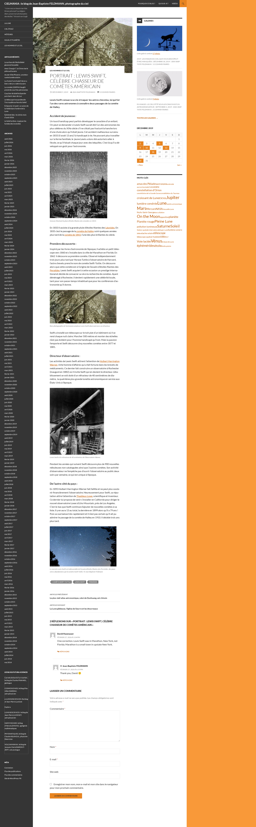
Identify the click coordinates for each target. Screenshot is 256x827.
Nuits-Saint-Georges (146, 212)
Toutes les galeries (147, 118)
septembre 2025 (10, 178)
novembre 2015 (10, 598)
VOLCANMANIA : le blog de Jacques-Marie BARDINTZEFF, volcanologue (15, 747)
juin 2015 (8, 616)
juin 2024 (8, 231)
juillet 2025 (8, 185)
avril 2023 (8, 281)
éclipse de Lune (168, 242)
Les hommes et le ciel (60, 70)
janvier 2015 (9, 634)
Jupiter (173, 197)
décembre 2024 (10, 210)
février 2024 (9, 246)
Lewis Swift (80, 582)
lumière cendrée (147, 203)
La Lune (7, 23)
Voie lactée (144, 241)
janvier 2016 (9, 591)
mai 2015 (8, 620)
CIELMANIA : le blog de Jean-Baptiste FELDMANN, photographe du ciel (46, 3)
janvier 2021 (9, 377)
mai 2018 (8, 491)
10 (146, 147)
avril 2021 (8, 367)
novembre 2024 (10, 214)
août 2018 (8, 481)
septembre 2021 (10, 349)
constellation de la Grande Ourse (148, 193)
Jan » (179, 165)
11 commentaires (161, 64)
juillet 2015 (8, 612)
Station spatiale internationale (148, 230)
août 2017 (8, 523)
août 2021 (8, 352)
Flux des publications (12, 771)
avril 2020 (8, 409)
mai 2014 (8, 662)
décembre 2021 (10, 338)
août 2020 (8, 395)
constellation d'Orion (149, 190)
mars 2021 (8, 370)
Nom (53, 746)
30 (140, 160)
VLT (167, 237)
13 (166, 147)
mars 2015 (8, 627)
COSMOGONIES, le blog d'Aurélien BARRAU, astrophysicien (16, 691)
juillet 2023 (8, 270)
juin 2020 (8, 402)
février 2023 (9, 288)
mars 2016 (8, 584)
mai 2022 (8, 320)
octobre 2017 (9, 516)
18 (153, 152)
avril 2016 (8, 580)
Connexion (8, 768)
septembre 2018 (10, 477)
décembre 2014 (10, 637)
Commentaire (57, 708)
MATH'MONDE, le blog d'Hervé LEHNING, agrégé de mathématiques (16, 726)
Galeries (148, 20)
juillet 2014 (8, 655)
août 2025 (8, 181)
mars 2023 (8, 285)
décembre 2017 (10, 509)
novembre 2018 (10, 470)
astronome (162, 184)
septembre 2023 (10, 263)
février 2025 (9, 203)
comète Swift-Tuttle (61, 582)
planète (173, 216)
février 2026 (9, 160)
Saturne (163, 226)
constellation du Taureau (169, 193)
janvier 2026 (9, 164)
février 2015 (9, 630)
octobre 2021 (9, 345)
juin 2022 (8, 317)
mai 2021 (8, 363)
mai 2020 (8, 406)
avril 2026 (8, 153)
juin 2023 (8, 274)
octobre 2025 (9, 174)
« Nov (140, 165)
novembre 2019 (10, 427)
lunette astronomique (174, 204)
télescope (159, 233)
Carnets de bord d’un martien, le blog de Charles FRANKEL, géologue (16, 680)
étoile (158, 245)
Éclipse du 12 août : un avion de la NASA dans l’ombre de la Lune (16, 108)
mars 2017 (8, 541)
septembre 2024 (10, 221)
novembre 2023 (10, 256)
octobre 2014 (9, 644)
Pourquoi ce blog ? (146, 3)
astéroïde (170, 184)
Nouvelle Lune (168, 209)
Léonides (110, 227)
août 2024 (8, 224)
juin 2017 (8, 530)
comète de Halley (85, 231)
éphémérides (146, 245)
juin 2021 (8, 360)
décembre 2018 (10, 466)
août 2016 (8, 566)
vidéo (162, 236)
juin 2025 (8, 189)
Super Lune (164, 230)
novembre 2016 (10, 555)
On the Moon (148, 216)
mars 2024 (8, 242)
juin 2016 (8, 573)
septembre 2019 (10, 434)
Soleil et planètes (12, 40)
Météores (8, 34)
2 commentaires (107, 92)
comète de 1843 (72, 234)
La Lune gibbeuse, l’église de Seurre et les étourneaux (74, 607)
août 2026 (8, 139)
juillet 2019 (8, 441)
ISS (165, 198)
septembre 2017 (10, 520)
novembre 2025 (10, 171)
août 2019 (8, 438)
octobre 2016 (9, 559)
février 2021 (9, 374)
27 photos (156, 53)
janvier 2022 (9, 335)
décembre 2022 (10, 295)
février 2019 (9, 459)
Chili (150, 187)
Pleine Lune (164, 221)
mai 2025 (8, 192)
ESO (161, 198)
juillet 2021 (8, 356)
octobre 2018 (9, 473)
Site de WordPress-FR (12, 778)
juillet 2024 (8, 228)
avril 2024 (8, 238)
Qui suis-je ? (163, 3)
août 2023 (8, 267)
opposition (164, 217)
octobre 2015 (9, 602)
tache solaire (148, 233)
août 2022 (8, 310)
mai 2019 (8, 449)
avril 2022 (8, 324)
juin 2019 (8, 445)
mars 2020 (8, 413)
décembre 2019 (10, 424)
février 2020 (9, 417)
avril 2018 (8, 495)
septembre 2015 (10, 605)
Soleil (175, 226)
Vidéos (175, 3)
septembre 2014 (10, 648)
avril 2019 (8, 452)
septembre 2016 (10, 563)
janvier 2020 (9, 420)
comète (155, 186)
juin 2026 (8, 146)
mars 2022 (8, 327)
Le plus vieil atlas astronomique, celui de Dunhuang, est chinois (78, 596)
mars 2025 (8, 199)
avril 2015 (8, 623)
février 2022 (9, 331)
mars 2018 (8, 498)
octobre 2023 (9, 260)
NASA (159, 208)
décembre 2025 (10, 167)
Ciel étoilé (8, 29)
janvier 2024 (9, 249)
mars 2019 (8, 456)
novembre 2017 (10, 513)
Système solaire (175, 230)
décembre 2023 (10, 253)
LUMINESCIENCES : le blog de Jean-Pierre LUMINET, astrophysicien (16, 715)
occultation (160, 212)
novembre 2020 (10, 384)
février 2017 (9, 545)
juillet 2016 (8, 570)
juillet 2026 (8, 142)
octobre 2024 (9, 217)
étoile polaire (166, 246)
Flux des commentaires (13, 775)
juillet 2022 (8, 313)
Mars (141, 208)
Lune (162, 203)
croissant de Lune (148, 198)
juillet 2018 (8, 484)
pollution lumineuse (147, 226)
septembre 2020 (10, 392)
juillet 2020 (8, 399)
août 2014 (8, 652)
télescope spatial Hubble (148, 237)
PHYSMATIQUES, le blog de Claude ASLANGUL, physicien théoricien (16, 736)
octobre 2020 (9, 388)
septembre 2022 (10, 306)
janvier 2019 (9, 463)
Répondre (64, 651)
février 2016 (9, 587)
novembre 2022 (10, 299)
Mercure (151, 208)
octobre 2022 (9, 303)
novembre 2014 (10, 641)
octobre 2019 (9, 431)
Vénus (156, 240)
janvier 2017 (9, 548)
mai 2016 (8, 577)
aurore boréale (142, 187)
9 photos (156, 99)
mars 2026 (8, 157)
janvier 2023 (9, 292)
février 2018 (9, 502)
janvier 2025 (9, 206)
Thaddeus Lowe (84, 496)
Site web (54, 771)
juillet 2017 (8, 527)
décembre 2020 (10, 381)
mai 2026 (8, 149)
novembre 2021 (10, 342)
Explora (8, 707)
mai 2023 (8, 278)
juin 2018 (8, 488)
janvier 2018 (9, 506)
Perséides (55, 270)
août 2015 (8, 609)
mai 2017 (8, 534)
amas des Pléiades (147, 183)
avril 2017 (8, 538)
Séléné (139, 233)
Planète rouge (146, 221)
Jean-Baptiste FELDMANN (83, 92)
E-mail (54, 759)
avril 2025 (8, 196)
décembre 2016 (10, 552)
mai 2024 (8, 235)
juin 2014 (8, 659)
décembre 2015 (10, 595)
